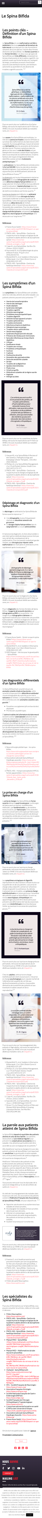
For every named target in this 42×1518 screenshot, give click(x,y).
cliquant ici (13, 131)
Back (21, 1441)
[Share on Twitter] (19, 1448)
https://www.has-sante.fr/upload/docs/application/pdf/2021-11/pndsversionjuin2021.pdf (22, 267)
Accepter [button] (29, 1515)
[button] (3, 3)
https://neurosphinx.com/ (15, 1283)
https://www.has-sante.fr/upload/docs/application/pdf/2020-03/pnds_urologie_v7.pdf (22, 242)
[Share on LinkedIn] (23, 1448)
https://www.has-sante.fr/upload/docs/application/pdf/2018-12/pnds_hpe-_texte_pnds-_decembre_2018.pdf (22, 776)
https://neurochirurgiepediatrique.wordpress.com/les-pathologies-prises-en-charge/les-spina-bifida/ (22, 753)
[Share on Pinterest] (26, 1448)
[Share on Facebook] (15, 1448)
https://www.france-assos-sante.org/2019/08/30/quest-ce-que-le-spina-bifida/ (22, 229)
